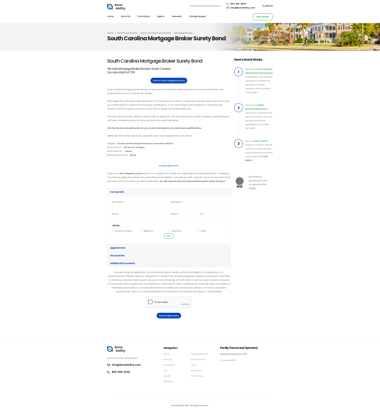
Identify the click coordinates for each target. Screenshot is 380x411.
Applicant (148, 230)
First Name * (118, 201)
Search (269, 5)
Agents (160, 16)
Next (169, 236)
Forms (194, 365)
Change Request (197, 16)
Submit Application (169, 315)
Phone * (175, 213)
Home (110, 16)
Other (203, 230)
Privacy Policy (197, 376)
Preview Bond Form (169, 165)
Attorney (176, 230)
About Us (125, 16)
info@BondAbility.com (242, 7)
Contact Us (196, 370)
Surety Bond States (127, 33)
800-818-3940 (238, 3)
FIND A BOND (262, 16)
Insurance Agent (123, 230)
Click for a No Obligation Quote (169, 80)
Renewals (177, 16)
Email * (115, 213)
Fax (201, 213)
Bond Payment (198, 359)
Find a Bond (144, 16)
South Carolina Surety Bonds (156, 33)
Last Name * (177, 201)
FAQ (165, 370)
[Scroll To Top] (375, 407)
